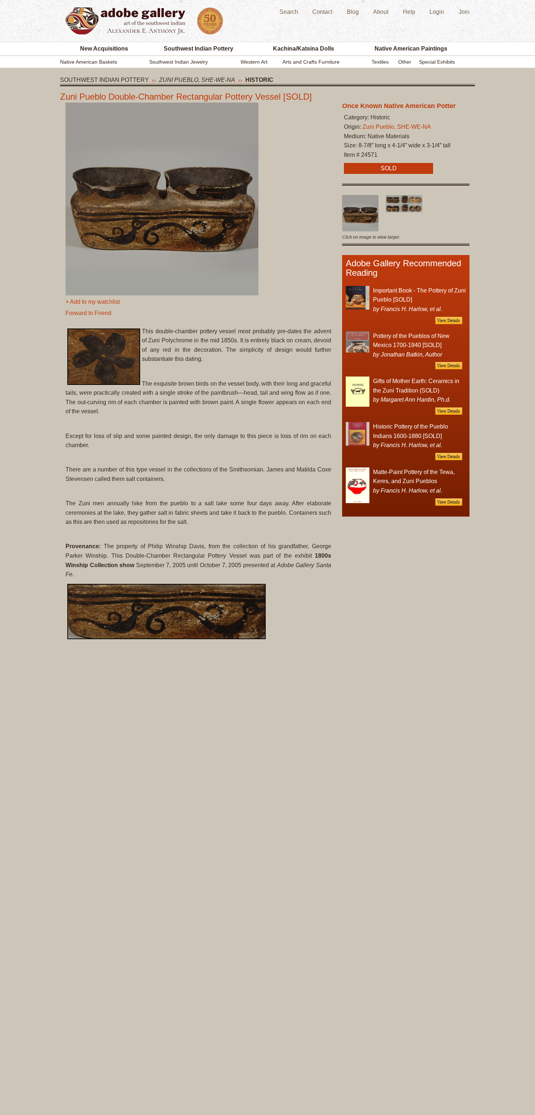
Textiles (380, 62)
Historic (259, 80)
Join (464, 12)
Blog (353, 12)
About (380, 12)
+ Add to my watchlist (93, 302)
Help (409, 12)
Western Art (254, 62)
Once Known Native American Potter (399, 105)
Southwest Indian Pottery (198, 48)
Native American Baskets (88, 62)
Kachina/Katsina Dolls (303, 48)
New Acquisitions (104, 48)
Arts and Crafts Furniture (311, 62)
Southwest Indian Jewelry (178, 62)
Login (436, 12)
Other (404, 62)
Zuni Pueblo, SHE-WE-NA (197, 80)
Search (289, 12)
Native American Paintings (410, 48)
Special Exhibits (437, 62)
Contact (322, 12)
